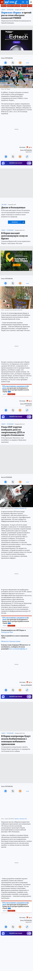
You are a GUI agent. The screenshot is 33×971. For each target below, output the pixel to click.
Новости (3, 5)
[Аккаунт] (31, 2)
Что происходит (10, 9)
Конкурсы (24, 5)
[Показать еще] (27, 63)
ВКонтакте (5, 641)
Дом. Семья (4, 204)
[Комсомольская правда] (9, 2)
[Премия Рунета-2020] (15, 2)
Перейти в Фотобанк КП (20, 508)
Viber (11, 632)
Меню (2, 2)
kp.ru (30, 147)
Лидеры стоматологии (13, 5)
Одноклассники (14, 641)
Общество (5, 394)
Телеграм (4, 632)
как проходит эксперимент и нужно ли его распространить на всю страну (15, 389)
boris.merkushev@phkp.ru (18, 649)
